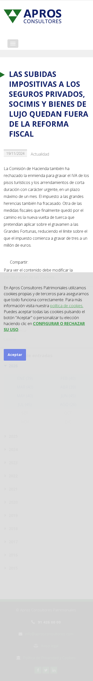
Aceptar (15, 354)
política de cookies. (66, 305)
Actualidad (40, 154)
